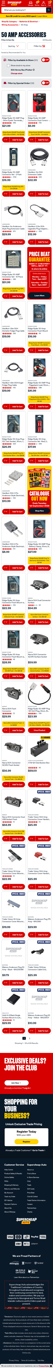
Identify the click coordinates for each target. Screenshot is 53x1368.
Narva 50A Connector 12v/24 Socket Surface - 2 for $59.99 (39, 670)
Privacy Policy (44, 1366)
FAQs (6, 1181)
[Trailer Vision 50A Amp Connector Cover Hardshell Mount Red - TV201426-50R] (39, 855)
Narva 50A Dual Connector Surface (39, 601)
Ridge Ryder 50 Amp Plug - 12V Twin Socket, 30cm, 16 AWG (13, 440)
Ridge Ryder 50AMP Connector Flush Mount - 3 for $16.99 (39, 344)
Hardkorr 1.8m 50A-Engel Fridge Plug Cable (12, 384)
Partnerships (31, 1208)
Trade (29, 1185)
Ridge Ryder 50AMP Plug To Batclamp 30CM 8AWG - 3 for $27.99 (39, 560)
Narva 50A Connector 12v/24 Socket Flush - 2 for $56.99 (13, 778)
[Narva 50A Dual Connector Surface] (39, 585)
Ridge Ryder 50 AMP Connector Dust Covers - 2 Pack (39, 119)
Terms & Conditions (28, 1360)
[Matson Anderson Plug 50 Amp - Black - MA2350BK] (13, 951)
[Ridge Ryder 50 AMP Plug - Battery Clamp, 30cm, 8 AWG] (39, 528)
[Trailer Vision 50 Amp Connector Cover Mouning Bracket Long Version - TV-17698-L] (13, 855)
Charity (29, 1212)
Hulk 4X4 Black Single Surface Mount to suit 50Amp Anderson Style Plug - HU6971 (12, 1016)
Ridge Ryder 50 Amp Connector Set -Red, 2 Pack (37, 440)
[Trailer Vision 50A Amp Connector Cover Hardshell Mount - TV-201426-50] (39, 801)
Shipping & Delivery (11, 1185)
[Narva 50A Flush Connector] (13, 693)
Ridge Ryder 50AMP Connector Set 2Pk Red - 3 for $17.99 (39, 454)
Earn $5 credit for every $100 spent (26, 16)
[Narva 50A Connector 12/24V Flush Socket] (13, 747)
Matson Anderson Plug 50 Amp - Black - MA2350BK (13, 968)
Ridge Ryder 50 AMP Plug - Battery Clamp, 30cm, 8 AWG (39, 545)
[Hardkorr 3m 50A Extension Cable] (39, 156)
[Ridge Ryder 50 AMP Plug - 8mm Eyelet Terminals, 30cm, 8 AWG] (13, 102)
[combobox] (6, 139)
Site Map (41, 1360)
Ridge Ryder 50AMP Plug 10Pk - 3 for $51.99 (13, 290)
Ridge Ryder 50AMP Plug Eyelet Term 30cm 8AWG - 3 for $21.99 (13, 133)
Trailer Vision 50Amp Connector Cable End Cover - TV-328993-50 (37, 968)
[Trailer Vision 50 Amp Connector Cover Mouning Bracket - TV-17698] (13, 903)
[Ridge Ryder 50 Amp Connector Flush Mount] (39, 313)
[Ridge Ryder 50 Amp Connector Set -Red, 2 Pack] (39, 423)
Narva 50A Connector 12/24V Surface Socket (37, 655)
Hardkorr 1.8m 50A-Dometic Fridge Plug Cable (13, 329)
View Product (39, 730)
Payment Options (10, 1204)
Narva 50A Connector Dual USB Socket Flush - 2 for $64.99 (13, 832)
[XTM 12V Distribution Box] (39, 747)
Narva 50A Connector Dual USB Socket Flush (13, 818)
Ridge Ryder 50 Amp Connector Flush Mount (38, 329)
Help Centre (8, 1169)
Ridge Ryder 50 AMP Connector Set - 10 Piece (12, 275)
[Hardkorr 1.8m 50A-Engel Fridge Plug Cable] (13, 367)
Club (29, 1181)
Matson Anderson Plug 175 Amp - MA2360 (39, 920)
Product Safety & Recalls (13, 1173)
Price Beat (30, 1192)
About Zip (8, 1208)
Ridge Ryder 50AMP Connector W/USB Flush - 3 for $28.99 (13, 670)
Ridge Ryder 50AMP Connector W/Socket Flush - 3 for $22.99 (13, 616)
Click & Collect (32, 1196)
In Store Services (33, 1177)
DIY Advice (8, 1200)
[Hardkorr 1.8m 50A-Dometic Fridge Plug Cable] (13, 313)
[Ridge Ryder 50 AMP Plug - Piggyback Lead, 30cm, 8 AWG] (39, 367)
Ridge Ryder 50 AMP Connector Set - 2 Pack (11, 173)
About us (30, 1169)
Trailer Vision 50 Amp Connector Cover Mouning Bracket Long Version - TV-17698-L (13, 872)
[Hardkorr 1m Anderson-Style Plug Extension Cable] (13, 211)
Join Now (15, 1083)
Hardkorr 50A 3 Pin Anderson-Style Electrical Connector (13, 494)
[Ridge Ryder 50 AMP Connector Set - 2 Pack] (13, 156)
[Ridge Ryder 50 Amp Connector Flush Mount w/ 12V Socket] (13, 585)
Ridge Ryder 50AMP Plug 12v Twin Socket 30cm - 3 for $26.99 (13, 454)
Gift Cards (31, 1189)
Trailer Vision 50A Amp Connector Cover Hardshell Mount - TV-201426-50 (39, 818)
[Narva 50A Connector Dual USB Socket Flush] (13, 801)
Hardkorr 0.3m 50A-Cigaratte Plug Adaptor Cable (37, 227)
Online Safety (9, 1177)
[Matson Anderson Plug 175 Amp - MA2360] (39, 903)
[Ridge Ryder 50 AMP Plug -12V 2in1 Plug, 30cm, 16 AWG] (39, 693)
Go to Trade (38, 1150)
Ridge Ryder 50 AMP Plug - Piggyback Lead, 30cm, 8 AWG (39, 384)
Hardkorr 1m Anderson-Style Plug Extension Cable (13, 227)
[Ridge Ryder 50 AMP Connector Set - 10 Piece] (13, 259)
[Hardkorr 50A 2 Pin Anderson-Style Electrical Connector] (13, 528)
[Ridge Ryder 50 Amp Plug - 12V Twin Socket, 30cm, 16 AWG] (13, 423)
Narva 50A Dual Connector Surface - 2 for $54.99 (39, 616)
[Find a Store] (37, 2)
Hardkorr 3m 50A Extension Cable (35, 173)
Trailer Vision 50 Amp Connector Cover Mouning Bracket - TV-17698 (13, 920)
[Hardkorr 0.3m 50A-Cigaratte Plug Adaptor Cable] (39, 211)
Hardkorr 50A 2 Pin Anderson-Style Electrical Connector (13, 545)
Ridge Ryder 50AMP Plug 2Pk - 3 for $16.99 (13, 188)
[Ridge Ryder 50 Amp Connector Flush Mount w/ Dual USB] (13, 639)
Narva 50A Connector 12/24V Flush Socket (11, 764)
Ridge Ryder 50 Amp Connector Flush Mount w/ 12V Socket (13, 601)
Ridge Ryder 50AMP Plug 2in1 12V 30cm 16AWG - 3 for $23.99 (39, 724)
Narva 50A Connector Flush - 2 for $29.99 (14, 724)
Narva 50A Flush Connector (9, 710)
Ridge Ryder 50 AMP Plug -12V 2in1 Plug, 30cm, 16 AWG (39, 710)
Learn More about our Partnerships (26, 1277)
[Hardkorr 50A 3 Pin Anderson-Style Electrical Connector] (13, 477)
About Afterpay (9, 1212)
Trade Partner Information (36, 1200)
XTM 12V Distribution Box (38, 763)
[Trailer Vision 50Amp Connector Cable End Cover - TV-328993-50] (39, 951)
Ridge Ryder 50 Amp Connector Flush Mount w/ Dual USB (13, 655)
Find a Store (31, 1173)
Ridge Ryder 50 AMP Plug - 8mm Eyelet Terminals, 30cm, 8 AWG (13, 119)
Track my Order (9, 1196)
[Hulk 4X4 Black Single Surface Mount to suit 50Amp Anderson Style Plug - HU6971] (13, 1000)
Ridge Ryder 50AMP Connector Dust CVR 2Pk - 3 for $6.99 (39, 133)
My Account (8, 1192)
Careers (30, 1204)
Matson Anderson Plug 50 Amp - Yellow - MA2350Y (39, 1016)
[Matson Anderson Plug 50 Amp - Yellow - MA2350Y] (39, 1000)
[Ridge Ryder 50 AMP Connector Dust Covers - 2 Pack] (39, 102)
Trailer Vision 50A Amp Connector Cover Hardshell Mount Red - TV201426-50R (39, 872)
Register (26, 1141)
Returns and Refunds (12, 1189)
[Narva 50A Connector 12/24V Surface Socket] (39, 639)
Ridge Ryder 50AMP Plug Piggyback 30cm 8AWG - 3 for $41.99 (39, 399)
